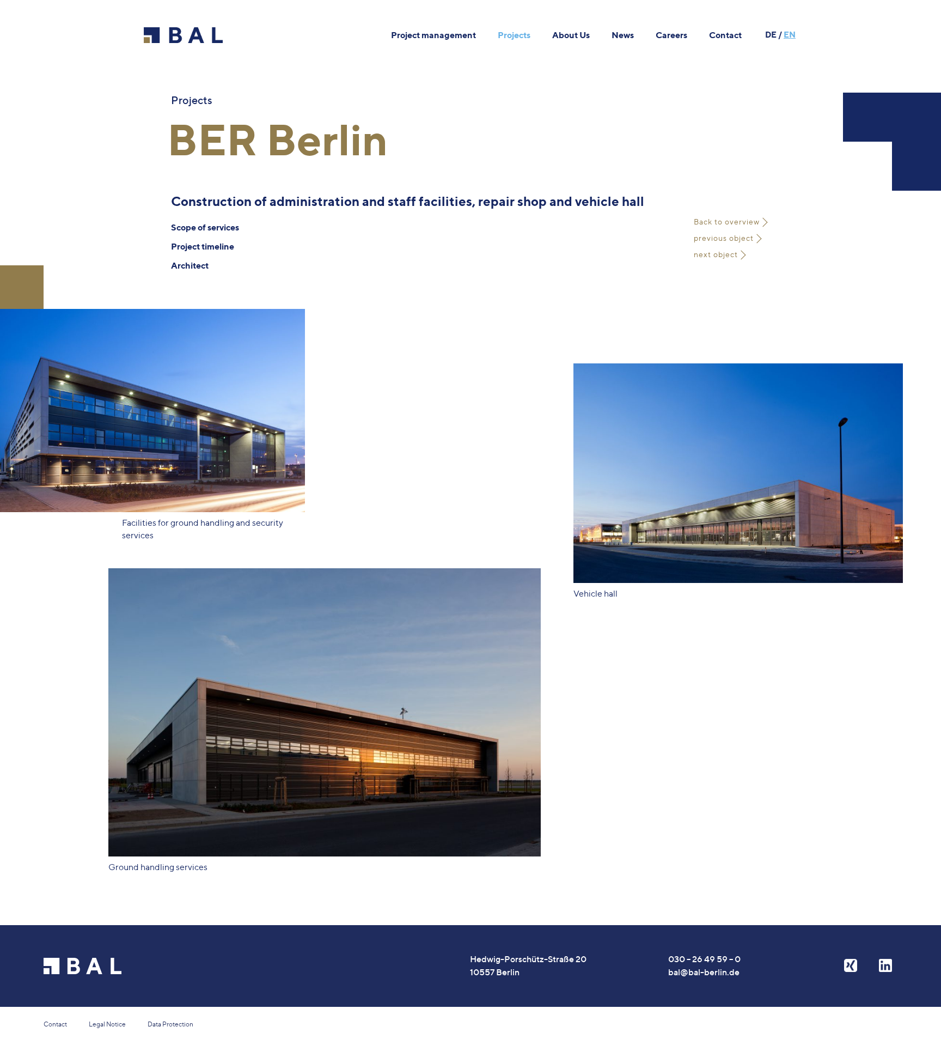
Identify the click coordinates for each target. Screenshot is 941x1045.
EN (790, 34)
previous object (724, 237)
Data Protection (170, 1024)
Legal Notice (107, 1024)
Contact (55, 1024)
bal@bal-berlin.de (704, 972)
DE (771, 34)
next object (716, 254)
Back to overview (727, 221)
